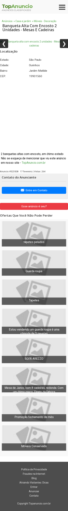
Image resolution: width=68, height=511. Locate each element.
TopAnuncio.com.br (34, 162)
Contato (34, 495)
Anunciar (34, 491)
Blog (34, 478)
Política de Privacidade (34, 469)
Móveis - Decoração (45, 21)
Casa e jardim (23, 21)
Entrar (34, 486)
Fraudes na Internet (34, 473)
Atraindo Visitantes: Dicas (34, 482)
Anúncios (7, 21)
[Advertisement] (34, 115)
